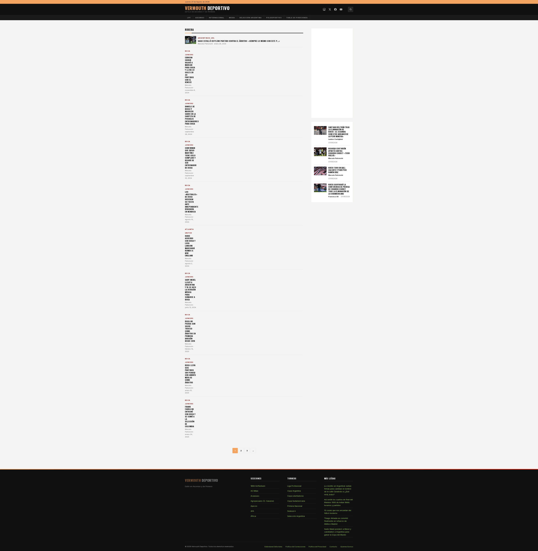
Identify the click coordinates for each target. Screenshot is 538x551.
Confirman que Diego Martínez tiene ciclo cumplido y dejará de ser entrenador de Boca (190, 157)
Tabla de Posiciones (297, 18)
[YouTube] (341, 9)
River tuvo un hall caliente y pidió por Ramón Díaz (337, 170)
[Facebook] (335, 9)
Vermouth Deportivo (199, 546)
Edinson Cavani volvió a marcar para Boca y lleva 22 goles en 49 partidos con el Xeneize (190, 70)
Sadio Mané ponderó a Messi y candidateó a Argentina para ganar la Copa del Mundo (337, 532)
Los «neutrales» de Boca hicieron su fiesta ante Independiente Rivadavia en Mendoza (191, 201)
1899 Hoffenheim (258, 486)
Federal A (291, 511)
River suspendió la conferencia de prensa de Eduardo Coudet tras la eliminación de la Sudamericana (339, 189)
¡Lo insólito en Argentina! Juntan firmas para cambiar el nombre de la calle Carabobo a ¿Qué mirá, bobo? (337, 490)
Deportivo (207, 8)
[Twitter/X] (329, 9)
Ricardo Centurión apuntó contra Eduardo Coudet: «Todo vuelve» (339, 152)
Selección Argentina (250, 18)
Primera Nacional (294, 506)
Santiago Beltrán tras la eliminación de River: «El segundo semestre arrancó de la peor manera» (339, 132)
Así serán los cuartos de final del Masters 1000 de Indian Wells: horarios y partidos (338, 502)
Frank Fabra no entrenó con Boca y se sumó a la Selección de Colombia (190, 416)
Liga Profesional (294, 486)
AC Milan (254, 491)
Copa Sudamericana (296, 501)
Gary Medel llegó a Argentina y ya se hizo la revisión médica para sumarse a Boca (190, 289)
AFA (252, 511)
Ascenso (199, 18)
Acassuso (255, 496)
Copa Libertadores (295, 496)
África (253, 516)
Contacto (333, 547)
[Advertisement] (332, 73)
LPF (189, 18)
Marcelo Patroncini (205, 44)
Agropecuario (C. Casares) (262, 501)
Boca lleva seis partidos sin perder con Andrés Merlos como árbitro (190, 374)
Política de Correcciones (295, 547)
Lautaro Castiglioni (335, 139)
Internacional (216, 18)
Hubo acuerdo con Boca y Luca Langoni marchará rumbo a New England (190, 245)
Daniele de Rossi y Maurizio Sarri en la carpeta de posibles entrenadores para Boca (192, 115)
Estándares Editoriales (273, 547)
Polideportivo (274, 18)
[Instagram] (324, 9)
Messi (232, 18)
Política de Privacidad (317, 547)
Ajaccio (254, 506)
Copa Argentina (294, 491)
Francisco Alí (333, 197)
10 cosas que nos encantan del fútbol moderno (337, 511)
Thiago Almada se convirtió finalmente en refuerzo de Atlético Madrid (336, 521)
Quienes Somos (346, 547)
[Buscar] (350, 9)
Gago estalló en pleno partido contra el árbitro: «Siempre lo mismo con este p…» (239, 40)
